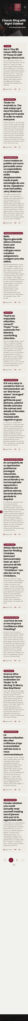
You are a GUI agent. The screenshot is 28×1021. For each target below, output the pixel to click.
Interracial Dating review (11, 380)
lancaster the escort (10, 99)
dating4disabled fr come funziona (13, 233)
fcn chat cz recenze (9, 544)
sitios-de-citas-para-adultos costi (13, 459)
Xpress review (8, 312)
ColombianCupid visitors (11, 731)
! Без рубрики (7, 46)
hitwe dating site (9, 671)
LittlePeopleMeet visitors (11, 157)
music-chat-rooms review (11, 617)
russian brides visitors (10, 800)
